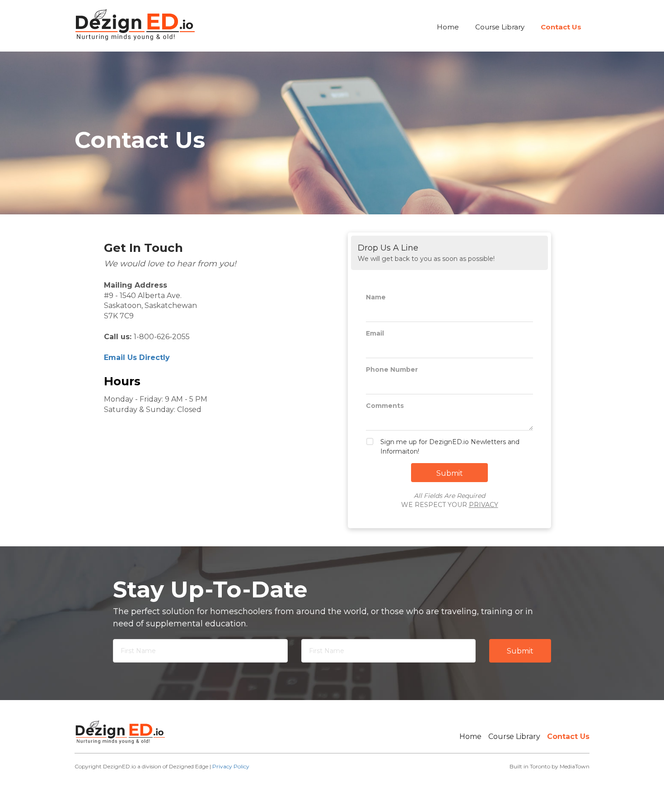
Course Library (499, 27)
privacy (483, 505)
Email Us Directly (137, 357)
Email (375, 333)
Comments (385, 406)
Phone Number (392, 369)
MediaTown (574, 766)
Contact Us (561, 27)
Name (376, 297)
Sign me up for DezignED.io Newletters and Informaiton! (449, 446)
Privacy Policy (230, 766)
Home (448, 27)
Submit (520, 651)
